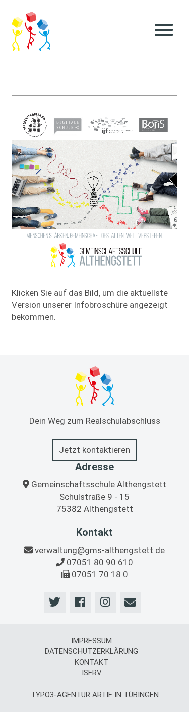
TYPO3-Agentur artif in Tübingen (95, 694)
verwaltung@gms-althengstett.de (100, 550)
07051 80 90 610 (100, 562)
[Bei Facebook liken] (80, 602)
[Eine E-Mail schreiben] (130, 602)
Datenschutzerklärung (91, 651)
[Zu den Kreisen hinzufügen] (105, 602)
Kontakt (91, 662)
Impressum (91, 640)
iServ (92, 672)
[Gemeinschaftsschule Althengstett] (31, 31)
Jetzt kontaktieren (94, 450)
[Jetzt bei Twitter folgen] (55, 602)
